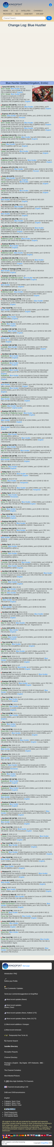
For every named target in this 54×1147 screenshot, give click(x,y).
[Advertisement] (27, 54)
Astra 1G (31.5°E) (8, 930)
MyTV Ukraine (6, 644)
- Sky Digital (22, 1063)
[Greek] (36, 1135)
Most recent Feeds (10, 1114)
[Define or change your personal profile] (50, 5)
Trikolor (3, 116)
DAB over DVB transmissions (14, 1092)
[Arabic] (42, 1135)
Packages (7, 1063)
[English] (3, 1135)
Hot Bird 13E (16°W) (9, 251)
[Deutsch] (11, 1135)
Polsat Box (5, 278)
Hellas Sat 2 (6, 465)
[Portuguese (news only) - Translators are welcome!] (20, 1135)
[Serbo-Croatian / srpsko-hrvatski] (50, 1135)
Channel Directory (10, 1057)
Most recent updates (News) (16, 999)
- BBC (41, 1063)
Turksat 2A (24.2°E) (9, 404)
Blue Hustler (15, 89)
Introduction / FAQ (10, 974)
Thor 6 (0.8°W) (7, 507)
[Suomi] (39, 1135)
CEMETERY (28, 14)
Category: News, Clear (12, 1103)
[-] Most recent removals (12, 1030)
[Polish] (28, 1135)
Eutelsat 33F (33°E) (9, 276)
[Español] (22, 1135)
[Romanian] (3, 1137)
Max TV (3, 447)
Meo (2, 866)
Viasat (3, 144)
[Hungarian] (6, 1137)
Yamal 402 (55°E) (8, 87)
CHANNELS (38, 11)
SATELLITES (25, 11)
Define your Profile (11, 981)
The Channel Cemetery (12, 1070)
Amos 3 (5, 283)
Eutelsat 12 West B (9, 786)
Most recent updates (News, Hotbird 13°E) (21, 1013)
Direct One (5, 630)
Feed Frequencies (10, 1112)
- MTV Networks (33, 1063)
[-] (17, 11)
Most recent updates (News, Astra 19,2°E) (21, 1019)
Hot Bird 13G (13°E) (9, 135)
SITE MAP (39, 14)
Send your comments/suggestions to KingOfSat (21, 994)
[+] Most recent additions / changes (16, 1024)
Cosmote (4, 331)
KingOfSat (44, 1143)
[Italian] (25, 1135)
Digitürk (4, 317)
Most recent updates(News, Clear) (12, 1006)
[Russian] (47, 1135)
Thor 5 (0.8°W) (7, 308)
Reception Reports (11, 1052)
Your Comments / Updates (13, 988)
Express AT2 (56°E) (9, 105)
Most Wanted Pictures (12, 1076)
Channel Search (12, 1041)
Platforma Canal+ (7, 137)
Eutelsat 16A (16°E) (9, 445)
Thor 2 (4, 888)
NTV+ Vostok (5, 89)
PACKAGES (7, 14)
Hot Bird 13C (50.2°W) (10, 198)
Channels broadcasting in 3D (17, 1087)
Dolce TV (4, 467)
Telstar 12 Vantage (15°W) (11, 269)
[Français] (6, 1135)
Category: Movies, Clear (12, 1105)
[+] (12, 11)
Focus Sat (4, 699)
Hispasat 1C (6, 864)
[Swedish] (14, 1135)
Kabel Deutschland (8, 904)
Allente (3, 324)
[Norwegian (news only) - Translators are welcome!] (17, 1135)
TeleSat (18, 137)
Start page (26, 966)
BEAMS (18, 14)
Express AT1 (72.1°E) (10, 114)
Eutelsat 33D (7, 605)
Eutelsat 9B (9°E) (8, 244)
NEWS (5, 11)
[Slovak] (34, 1135)
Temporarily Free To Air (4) (18, 1035)
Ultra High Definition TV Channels (21, 1081)
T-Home (4, 481)
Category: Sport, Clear (12, 1101)
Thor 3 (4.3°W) (7, 697)
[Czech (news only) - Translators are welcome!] (31, 1135)
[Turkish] (45, 1135)
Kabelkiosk (5, 246)
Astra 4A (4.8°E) (8, 142)
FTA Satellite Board (11, 1116)
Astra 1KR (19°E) (8, 628)
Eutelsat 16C (7, 587)
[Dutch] (9, 1135)
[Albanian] (9, 1137)
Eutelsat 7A (6, 315)
